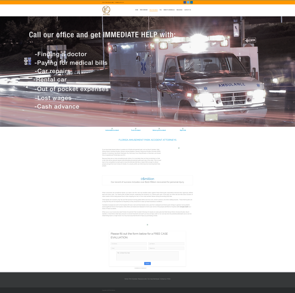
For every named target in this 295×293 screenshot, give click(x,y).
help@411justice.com (119, 2)
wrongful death (184, 206)
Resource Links (142, 279)
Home (126, 279)
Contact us (163, 279)
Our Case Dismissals (153, 279)
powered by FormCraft (141, 268)
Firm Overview (133, 279)
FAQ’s (168, 279)
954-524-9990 (111, 2)
